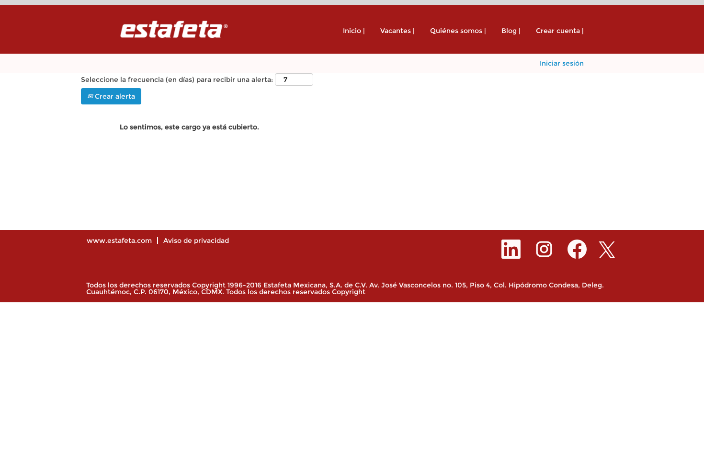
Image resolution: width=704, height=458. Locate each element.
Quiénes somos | (458, 30)
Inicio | (354, 30)
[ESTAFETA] (174, 29)
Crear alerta (114, 96)
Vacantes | (397, 30)
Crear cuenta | (560, 30)
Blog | (511, 30)
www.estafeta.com (119, 240)
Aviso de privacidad (196, 240)
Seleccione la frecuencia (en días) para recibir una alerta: (177, 79)
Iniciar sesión (562, 63)
